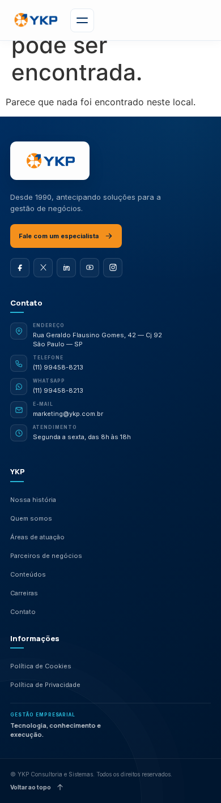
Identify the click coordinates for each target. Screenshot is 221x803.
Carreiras (24, 593)
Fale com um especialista (59, 236)
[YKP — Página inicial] (50, 160)
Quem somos (31, 518)
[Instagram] (112, 267)
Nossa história (33, 500)
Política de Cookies (40, 666)
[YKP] (35, 20)
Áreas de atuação (37, 537)
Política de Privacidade (45, 685)
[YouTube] (89, 267)
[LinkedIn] (66, 267)
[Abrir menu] (82, 20)
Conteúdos (28, 574)
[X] (43, 267)
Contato (23, 612)
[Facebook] (19, 267)
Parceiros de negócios (46, 556)
